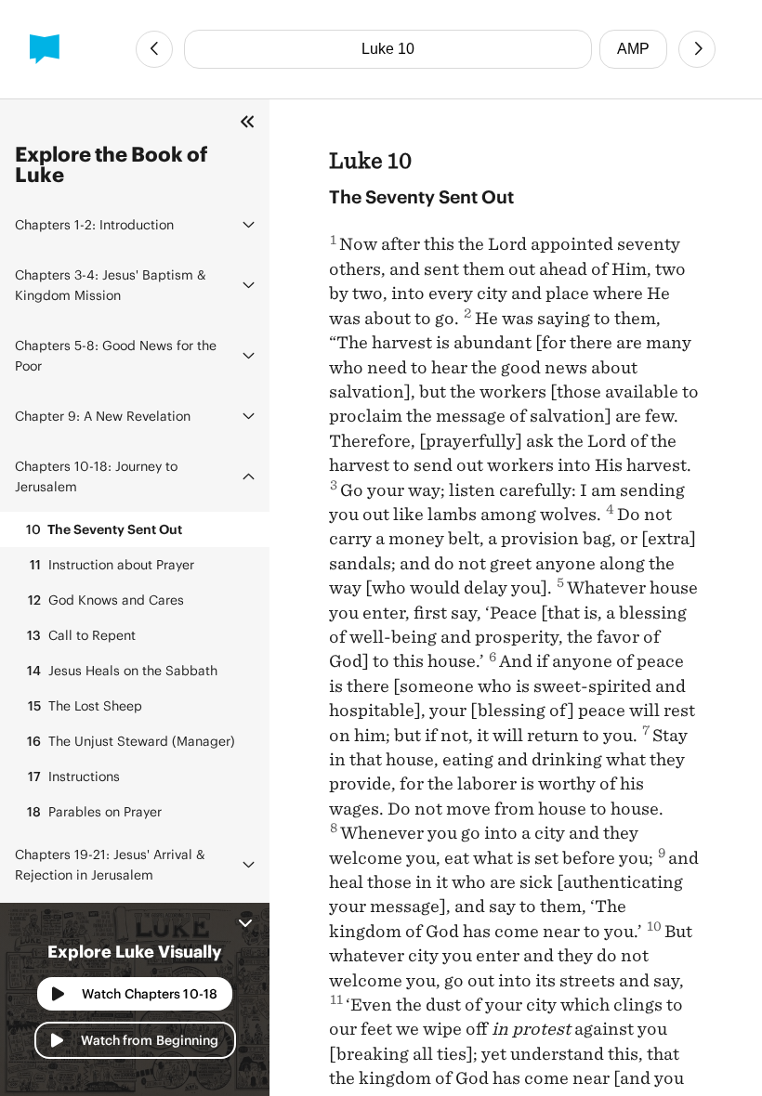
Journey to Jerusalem (96, 476)
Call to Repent (81, 635)
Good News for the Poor (116, 355)
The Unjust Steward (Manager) (131, 741)
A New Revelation (102, 416)
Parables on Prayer (94, 811)
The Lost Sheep (85, 705)
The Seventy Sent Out (104, 529)
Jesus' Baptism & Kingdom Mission (110, 285)
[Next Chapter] (697, 49)
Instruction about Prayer (112, 564)
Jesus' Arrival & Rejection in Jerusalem (110, 864)
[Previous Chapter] (154, 49)
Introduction (94, 224)
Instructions (74, 776)
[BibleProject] (44, 49)
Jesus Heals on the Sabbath (122, 670)
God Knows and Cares (106, 599)
